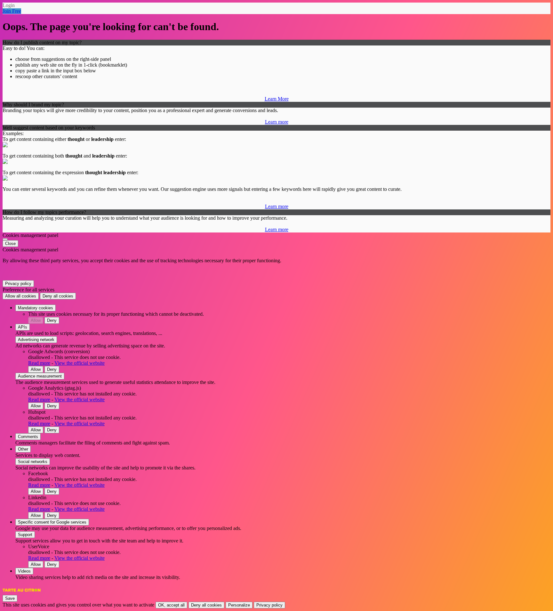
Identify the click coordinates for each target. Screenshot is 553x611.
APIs (22, 327)
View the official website (79, 363)
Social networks (32, 461)
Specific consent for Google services (52, 522)
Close (10, 243)
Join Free (12, 11)
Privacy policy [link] (18, 283)
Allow (36, 320)
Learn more (276, 122)
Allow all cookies (20, 296)
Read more (39, 363)
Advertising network (36, 339)
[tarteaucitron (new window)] (22, 593)
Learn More (277, 99)
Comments (28, 436)
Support (25, 534)
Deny (52, 320)
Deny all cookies (58, 296)
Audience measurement (40, 376)
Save (10, 598)
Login (9, 5)
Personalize (239, 605)
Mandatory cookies (35, 308)
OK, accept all (171, 605)
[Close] (5, 239)
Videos (24, 571)
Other (23, 449)
